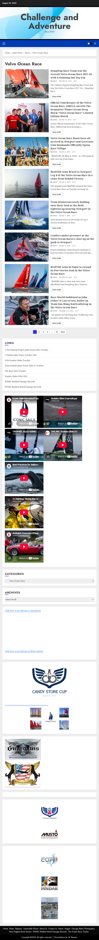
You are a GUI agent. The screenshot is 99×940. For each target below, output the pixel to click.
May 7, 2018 (65, 216)
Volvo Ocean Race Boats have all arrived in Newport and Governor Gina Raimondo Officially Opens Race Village (72, 143)
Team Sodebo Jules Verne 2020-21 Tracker (24, 365)
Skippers (18, 928)
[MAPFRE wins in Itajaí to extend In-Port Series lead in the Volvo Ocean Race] (27, 278)
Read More (56, 97)
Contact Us (52, 928)
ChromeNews (59, 937)
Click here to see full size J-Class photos (23, 610)
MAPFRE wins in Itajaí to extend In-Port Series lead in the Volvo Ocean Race (70, 270)
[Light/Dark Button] (90, 43)
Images (67, 928)
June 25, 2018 (66, 81)
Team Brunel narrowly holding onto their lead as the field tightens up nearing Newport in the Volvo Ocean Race (70, 207)
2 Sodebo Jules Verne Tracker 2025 (21, 355)
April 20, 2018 (66, 277)
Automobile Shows (30, 928)
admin (54, 81)
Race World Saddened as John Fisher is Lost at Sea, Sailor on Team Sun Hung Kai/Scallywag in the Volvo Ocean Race (70, 302)
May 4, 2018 (65, 246)
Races (60, 928)
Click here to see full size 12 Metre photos (24, 651)
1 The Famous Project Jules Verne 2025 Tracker (26, 350)
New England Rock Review (20, 931)
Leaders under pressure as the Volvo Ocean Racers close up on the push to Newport (72, 239)
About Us (43, 928)
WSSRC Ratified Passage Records (20, 381)
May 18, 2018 (66, 120)
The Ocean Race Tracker (78, 931)
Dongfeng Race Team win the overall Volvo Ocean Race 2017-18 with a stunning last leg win (71, 74)
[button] (3, 43)
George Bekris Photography (83, 928)
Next (63, 332)
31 (57, 332)
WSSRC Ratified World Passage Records (23, 387)
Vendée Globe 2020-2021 (16, 376)
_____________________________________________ (26, 704)
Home (5, 928)
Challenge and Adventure (49, 21)
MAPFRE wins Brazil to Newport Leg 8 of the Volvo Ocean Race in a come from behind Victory (71, 175)
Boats (11, 928)
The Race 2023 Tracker (15, 371)
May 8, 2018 (65, 152)
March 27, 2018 (67, 311)
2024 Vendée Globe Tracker (17, 360)
